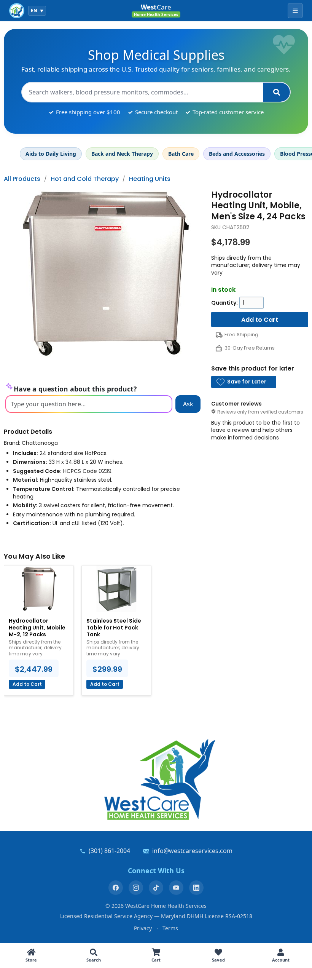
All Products (22, 178)
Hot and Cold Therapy (85, 178)
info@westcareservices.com (192, 851)
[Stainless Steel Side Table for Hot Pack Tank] (116, 588)
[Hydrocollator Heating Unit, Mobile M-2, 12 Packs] (38, 588)
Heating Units (149, 178)
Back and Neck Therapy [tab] (122, 153)
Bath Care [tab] (181, 153)
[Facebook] (115, 887)
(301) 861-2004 (109, 851)
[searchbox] (142, 92)
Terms (170, 928)
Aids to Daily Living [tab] (50, 153)
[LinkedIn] (196, 887)
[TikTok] (156, 887)
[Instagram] (136, 887)
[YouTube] (176, 887)
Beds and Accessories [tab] (237, 153)
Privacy (143, 928)
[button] (243, 382)
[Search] (276, 92)
